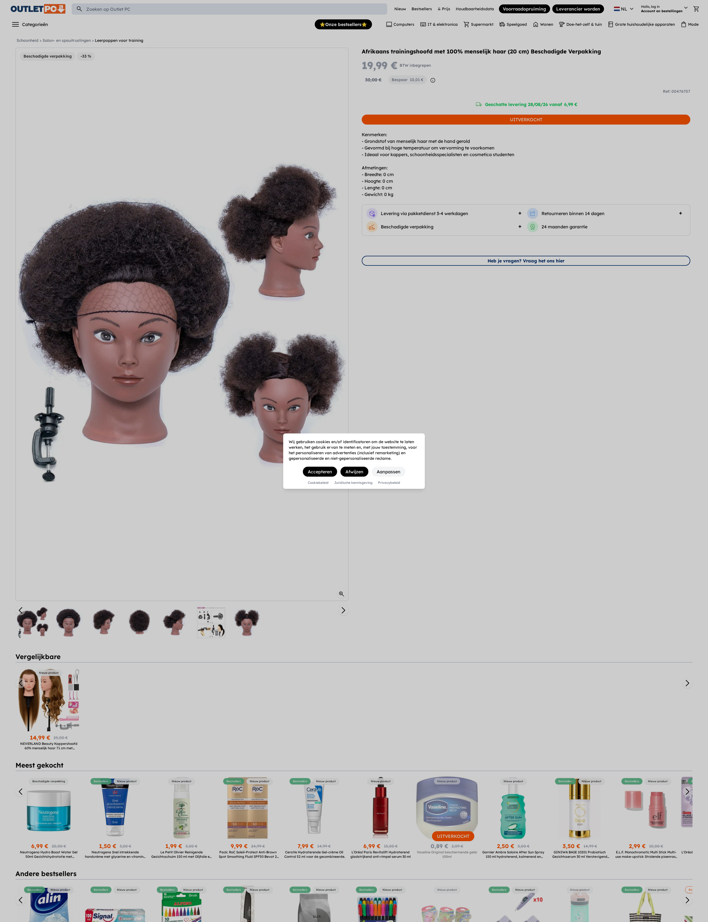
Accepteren (320, 471)
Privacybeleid (389, 482)
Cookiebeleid (318, 482)
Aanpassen (388, 471)
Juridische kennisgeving (353, 482)
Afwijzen (354, 471)
